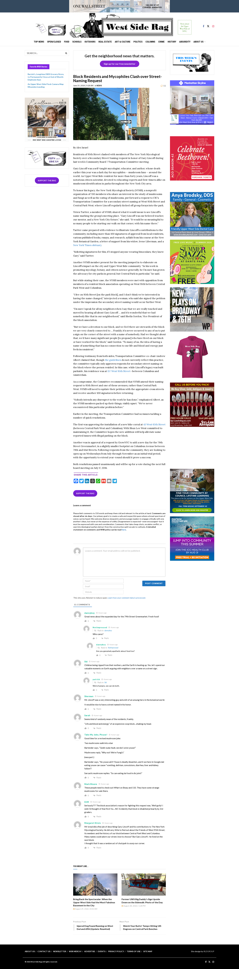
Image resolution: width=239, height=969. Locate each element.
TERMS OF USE (134, 951)
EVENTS (101, 951)
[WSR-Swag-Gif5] (192, 357)
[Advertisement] (192, 447)
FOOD (66, 41)
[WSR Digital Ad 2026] (192, 404)
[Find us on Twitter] (208, 25)
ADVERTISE (89, 951)
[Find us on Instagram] (213, 25)
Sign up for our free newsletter (119, 63)
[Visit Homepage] (131, 25)
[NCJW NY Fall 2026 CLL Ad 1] (192, 490)
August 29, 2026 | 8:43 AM (86, 909)
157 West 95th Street (118, 371)
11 (164, 85)
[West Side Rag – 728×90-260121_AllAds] (119, 6)
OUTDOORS (90, 41)
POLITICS (137, 41)
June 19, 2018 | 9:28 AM (83, 85)
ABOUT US (198, 41)
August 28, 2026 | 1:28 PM (134, 906)
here (124, 529)
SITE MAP (147, 951)
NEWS (99, 85)
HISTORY (172, 41)
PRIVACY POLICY (116, 951)
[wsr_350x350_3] (192, 158)
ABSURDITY (184, 41)
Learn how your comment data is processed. (127, 598)
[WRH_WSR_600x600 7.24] (192, 102)
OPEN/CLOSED (54, 41)
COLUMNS (150, 41)
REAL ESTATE (105, 41)
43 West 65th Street (154, 424)
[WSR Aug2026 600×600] (192, 538)
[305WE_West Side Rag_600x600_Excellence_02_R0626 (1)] (47, 119)
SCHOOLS (76, 41)
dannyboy (108, 630)
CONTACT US (43, 951)
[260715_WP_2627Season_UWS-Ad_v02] (192, 309)
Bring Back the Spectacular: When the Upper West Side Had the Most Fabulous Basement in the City (94, 902)
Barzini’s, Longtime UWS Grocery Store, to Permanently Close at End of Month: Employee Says (46, 77)
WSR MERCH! (75, 951)
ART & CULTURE (122, 41)
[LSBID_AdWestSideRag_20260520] (192, 261)
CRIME (161, 41)
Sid (105, 682)
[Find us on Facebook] (203, 25)
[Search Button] (66, 53)
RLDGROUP (209, 951)
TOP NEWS (39, 41)
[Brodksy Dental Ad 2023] (192, 214)
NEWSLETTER (59, 951)
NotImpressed (113, 648)
